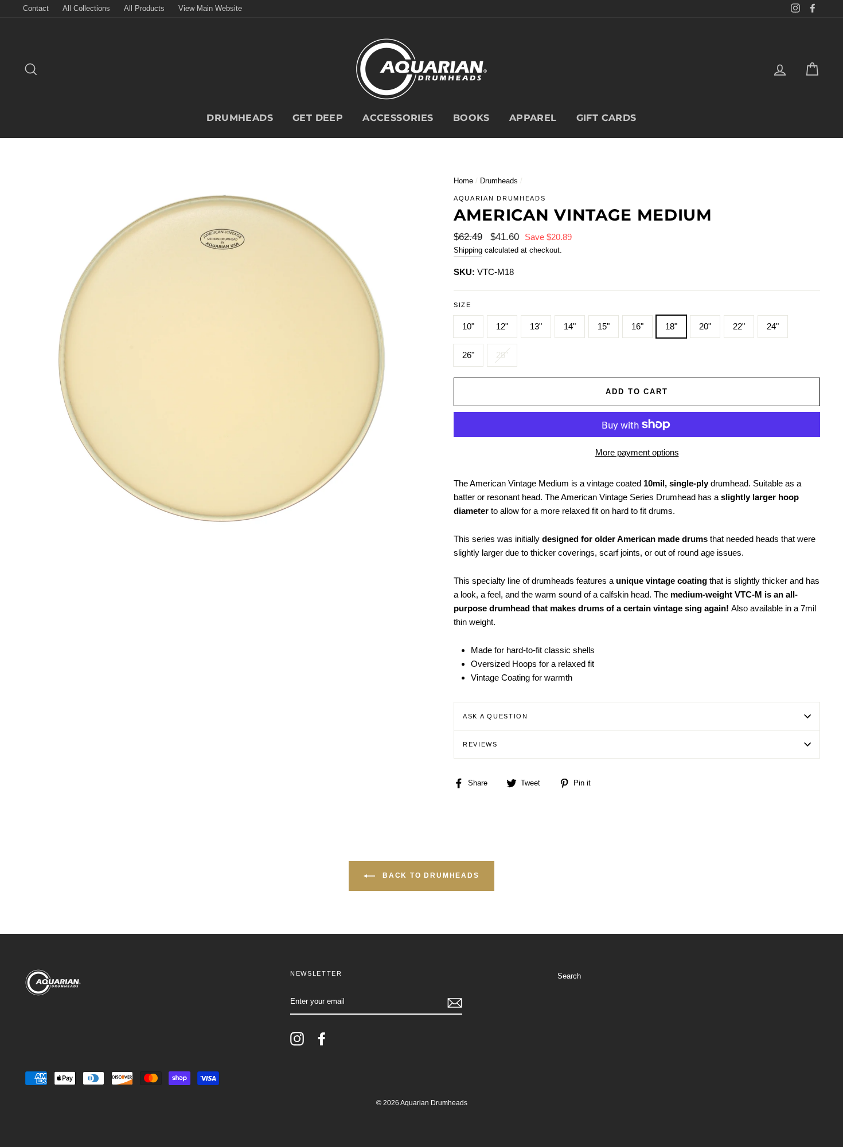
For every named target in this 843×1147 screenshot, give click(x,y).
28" (502, 355)
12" (502, 326)
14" (570, 326)
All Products (144, 8)
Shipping (468, 250)
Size (462, 304)
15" (604, 326)
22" (739, 326)
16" (637, 326)
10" (468, 326)
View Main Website (210, 8)
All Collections (86, 8)
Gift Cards (606, 117)
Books (471, 117)
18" (671, 326)
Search (569, 976)
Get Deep (317, 117)
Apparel (533, 117)
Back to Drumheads (429, 876)
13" (536, 326)
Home (463, 180)
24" (773, 326)
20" (705, 326)
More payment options (637, 452)
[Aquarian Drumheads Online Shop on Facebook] (322, 1039)
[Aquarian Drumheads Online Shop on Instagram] (297, 1039)
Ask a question (495, 716)
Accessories (397, 117)
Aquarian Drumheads (499, 198)
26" (468, 355)
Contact (36, 8)
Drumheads (239, 117)
